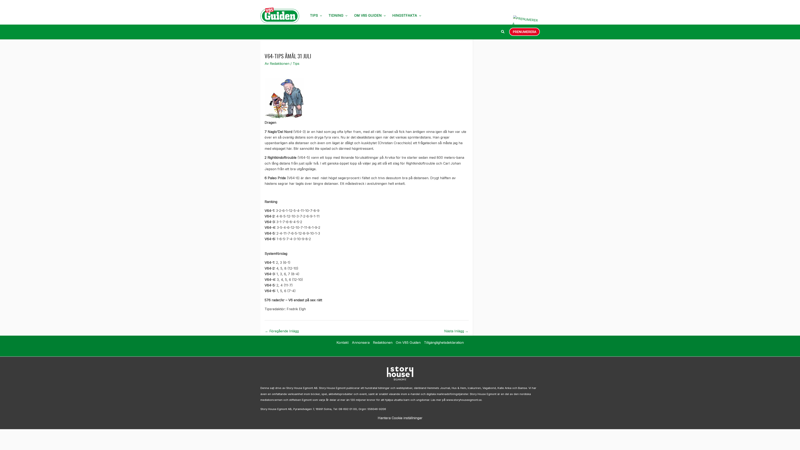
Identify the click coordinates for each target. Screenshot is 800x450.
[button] (320, 15)
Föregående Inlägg (282, 331)
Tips (314, 15)
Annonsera (361, 342)
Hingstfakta (404, 15)
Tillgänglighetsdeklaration (444, 342)
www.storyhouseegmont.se (464, 399)
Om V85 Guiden (368, 15)
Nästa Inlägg (456, 331)
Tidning (336, 15)
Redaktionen (382, 342)
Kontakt (342, 342)
